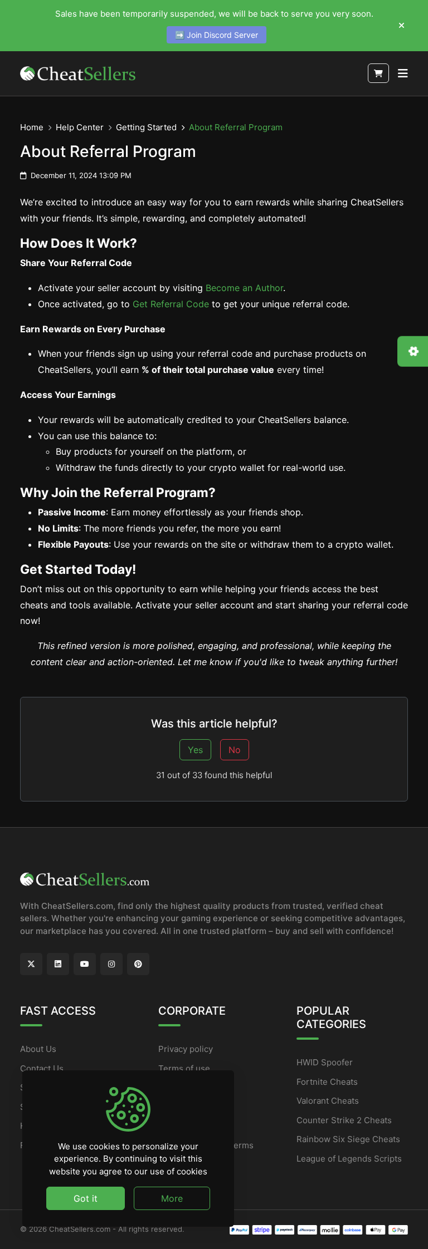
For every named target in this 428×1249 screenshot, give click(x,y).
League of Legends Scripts (349, 1158)
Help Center (80, 127)
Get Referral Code (171, 303)
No (234, 749)
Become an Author (244, 287)
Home (31, 127)
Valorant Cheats (327, 1100)
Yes (195, 749)
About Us (38, 1049)
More (172, 1198)
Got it (86, 1198)
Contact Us (42, 1068)
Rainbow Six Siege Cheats (348, 1139)
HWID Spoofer (324, 1062)
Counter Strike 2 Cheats (344, 1120)
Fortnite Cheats (327, 1081)
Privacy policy (185, 1049)
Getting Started (146, 127)
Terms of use (184, 1068)
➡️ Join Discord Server (216, 35)
